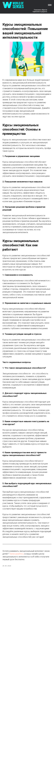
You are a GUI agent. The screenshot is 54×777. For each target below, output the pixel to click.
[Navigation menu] (49, 5)
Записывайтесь (17, 554)
